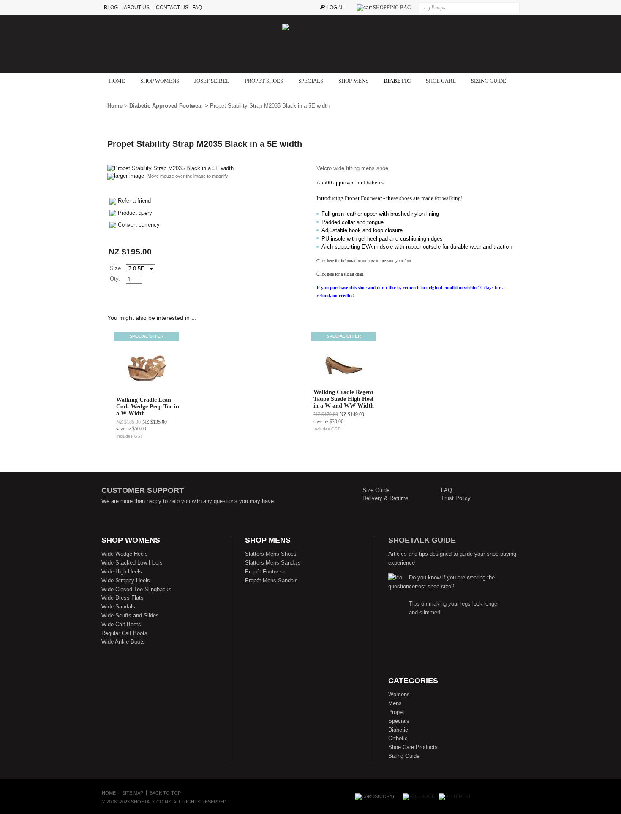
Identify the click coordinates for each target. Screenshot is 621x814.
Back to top (165, 792)
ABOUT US (137, 8)
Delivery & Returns (385, 498)
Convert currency (139, 225)
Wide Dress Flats (122, 598)
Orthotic (398, 738)
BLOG (111, 8)
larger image (129, 176)
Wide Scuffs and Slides (130, 615)
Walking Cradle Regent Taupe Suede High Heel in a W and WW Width (343, 399)
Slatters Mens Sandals (273, 563)
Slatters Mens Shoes (271, 554)
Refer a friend (134, 200)
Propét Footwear (265, 571)
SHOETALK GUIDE (422, 540)
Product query (135, 213)
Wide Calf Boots (121, 624)
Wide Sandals (118, 606)
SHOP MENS (353, 81)
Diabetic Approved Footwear (166, 106)
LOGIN (334, 8)
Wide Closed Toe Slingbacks (136, 589)
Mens (395, 703)
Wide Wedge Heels (124, 554)
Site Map (132, 792)
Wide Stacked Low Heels (132, 563)
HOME (117, 81)
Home (115, 106)
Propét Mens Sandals (271, 580)
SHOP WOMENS (159, 81)
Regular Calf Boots (124, 633)
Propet (396, 712)
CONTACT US (172, 8)
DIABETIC (397, 81)
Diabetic (398, 730)
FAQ (199, 8)
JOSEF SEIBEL (211, 81)
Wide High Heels (121, 571)
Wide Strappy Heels (125, 580)
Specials (398, 721)
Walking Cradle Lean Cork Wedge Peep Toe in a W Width (147, 406)
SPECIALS (310, 81)
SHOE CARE (441, 81)
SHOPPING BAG (392, 8)
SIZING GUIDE (488, 81)
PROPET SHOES (264, 81)
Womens (399, 694)
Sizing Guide (403, 756)
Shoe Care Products (413, 747)
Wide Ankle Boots (123, 641)
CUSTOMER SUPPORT (142, 490)
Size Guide (375, 490)
